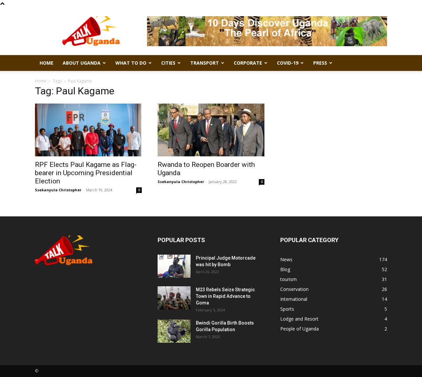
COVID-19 (287, 63)
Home (46, 63)
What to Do (130, 63)
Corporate (248, 63)
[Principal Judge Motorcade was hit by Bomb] (174, 266)
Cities (168, 63)
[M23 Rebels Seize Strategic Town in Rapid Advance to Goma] (174, 297)
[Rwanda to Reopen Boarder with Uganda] (211, 130)
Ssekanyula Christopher (58, 189)
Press (320, 63)
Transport (204, 63)
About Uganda (82, 63)
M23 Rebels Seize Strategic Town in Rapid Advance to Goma (225, 296)
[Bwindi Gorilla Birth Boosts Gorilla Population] (174, 331)
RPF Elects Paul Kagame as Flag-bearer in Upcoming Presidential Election (85, 173)
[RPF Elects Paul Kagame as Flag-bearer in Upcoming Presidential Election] (88, 130)
